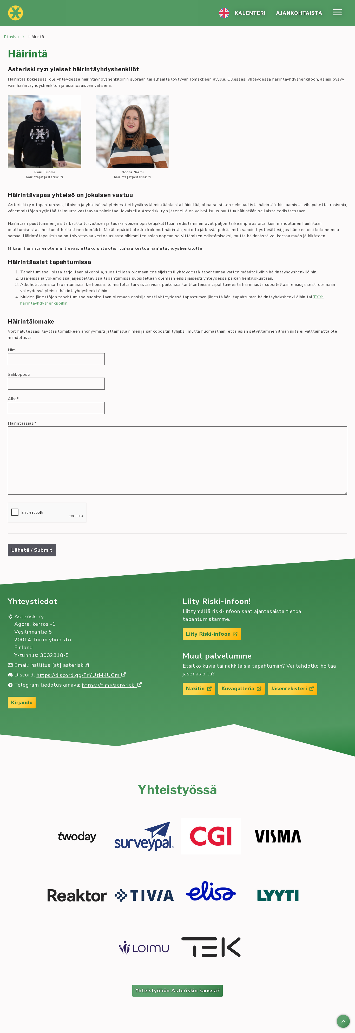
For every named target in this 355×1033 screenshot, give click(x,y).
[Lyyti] (278, 896)
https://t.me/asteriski (109, 685)
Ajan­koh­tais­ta (299, 13)
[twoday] (77, 837)
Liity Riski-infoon (208, 633)
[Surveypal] (144, 837)
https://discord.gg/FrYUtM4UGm (78, 675)
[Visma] (278, 837)
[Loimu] (144, 948)
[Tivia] (144, 896)
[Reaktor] (77, 896)
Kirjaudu (21, 702)
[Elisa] (211, 896)
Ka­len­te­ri (250, 13)
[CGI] (211, 837)
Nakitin (195, 688)
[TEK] (211, 948)
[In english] (224, 13)
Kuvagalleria (238, 688)
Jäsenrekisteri (289, 688)
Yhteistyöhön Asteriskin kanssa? (177, 990)
